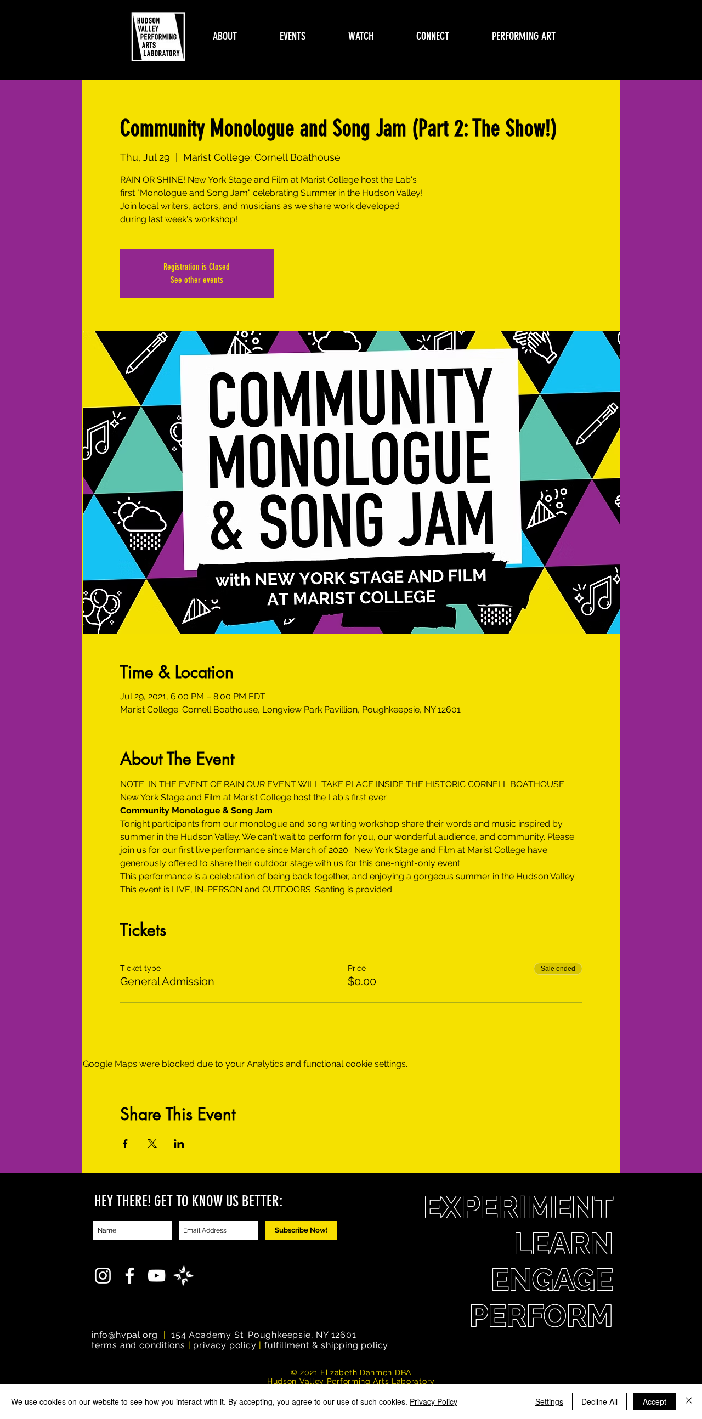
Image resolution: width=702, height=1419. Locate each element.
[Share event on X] (152, 1143)
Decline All (599, 1401)
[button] (224, 36)
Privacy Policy (433, 1401)
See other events (197, 280)
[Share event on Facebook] (125, 1143)
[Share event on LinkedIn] (179, 1143)
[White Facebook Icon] (129, 1275)
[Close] (688, 1401)
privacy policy (224, 1345)
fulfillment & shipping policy (327, 1345)
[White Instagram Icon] (103, 1275)
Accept (654, 1401)
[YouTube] (156, 1275)
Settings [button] (549, 1401)
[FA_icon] (183, 1275)
